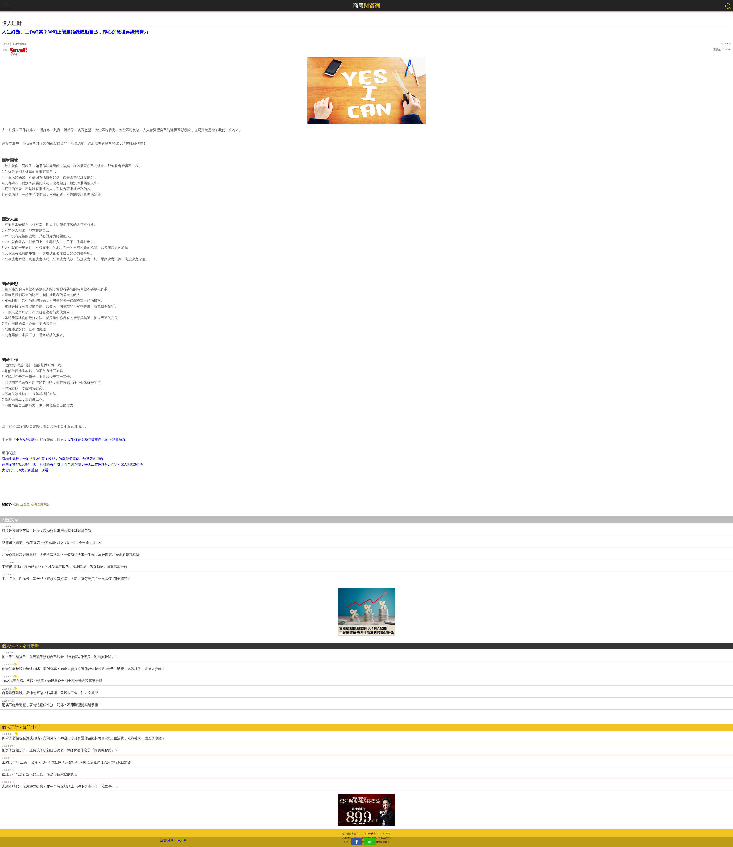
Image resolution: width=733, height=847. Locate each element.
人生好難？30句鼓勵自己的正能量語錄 (96, 440)
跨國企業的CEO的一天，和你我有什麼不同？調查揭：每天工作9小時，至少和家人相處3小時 (72, 464)
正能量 (25, 504)
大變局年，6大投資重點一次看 (25, 470)
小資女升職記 (26, 440)
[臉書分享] (357, 841)
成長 (16, 504)
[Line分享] (371, 841)
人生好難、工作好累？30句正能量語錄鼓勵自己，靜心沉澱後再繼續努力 (75, 31)
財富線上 (15, 54)
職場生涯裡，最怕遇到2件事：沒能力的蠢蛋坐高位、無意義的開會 (52, 459)
